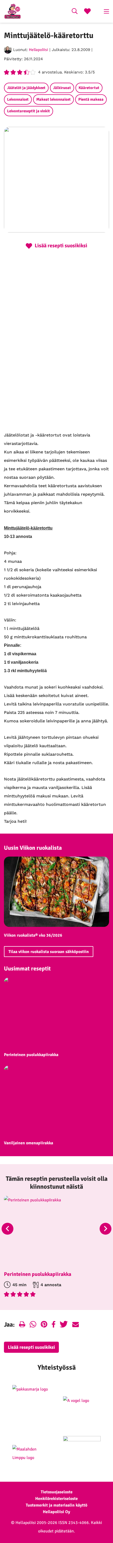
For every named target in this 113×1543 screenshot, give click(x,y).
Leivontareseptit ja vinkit (28, 111)
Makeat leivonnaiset (53, 99)
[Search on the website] (75, 12)
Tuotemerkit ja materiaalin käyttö (56, 1505)
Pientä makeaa (91, 99)
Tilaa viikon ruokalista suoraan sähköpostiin (48, 951)
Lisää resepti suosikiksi (31, 1347)
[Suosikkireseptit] (87, 12)
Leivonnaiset (18, 99)
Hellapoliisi (38, 49)
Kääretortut (89, 87)
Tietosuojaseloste (57, 1492)
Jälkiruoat (62, 87)
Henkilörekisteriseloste (56, 1498)
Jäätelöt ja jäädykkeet (26, 87)
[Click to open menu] (106, 11)
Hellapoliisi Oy (56, 1511)
